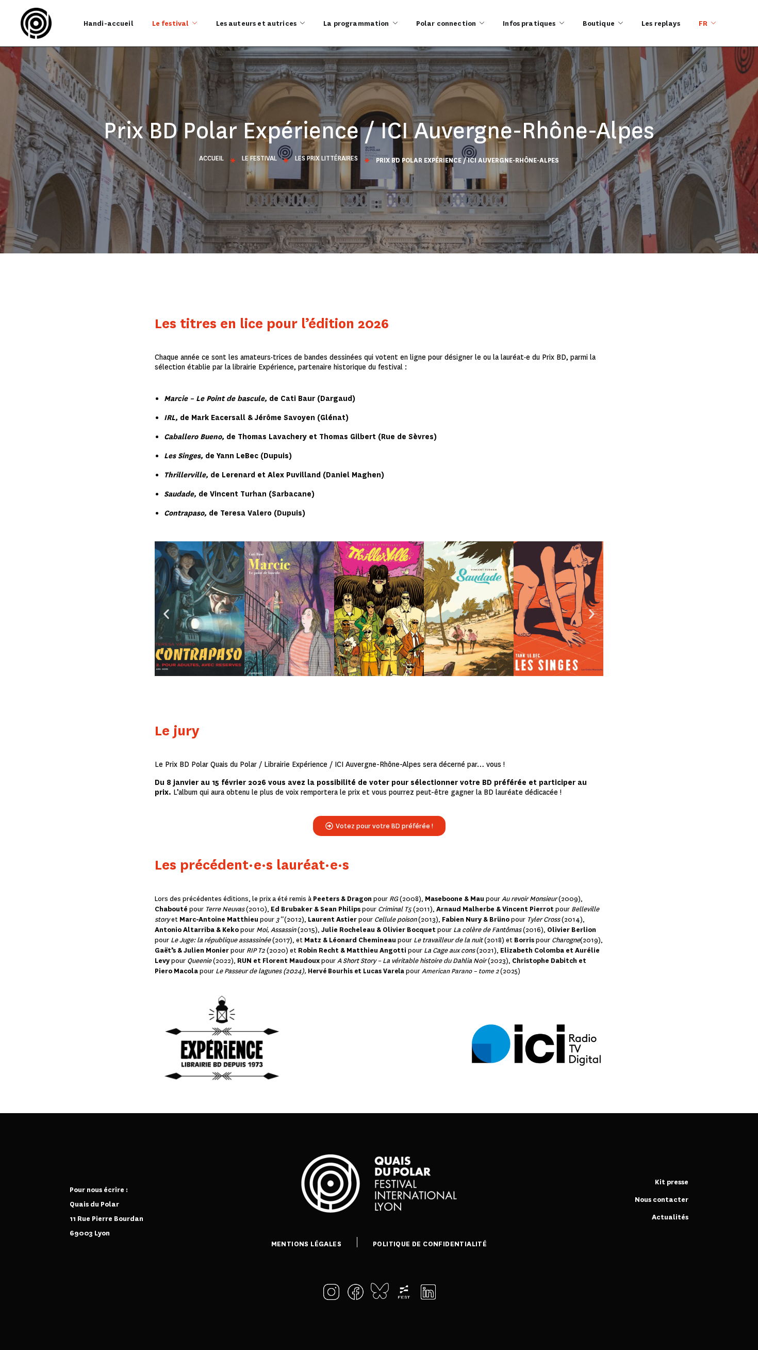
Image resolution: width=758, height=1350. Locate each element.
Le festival (259, 158)
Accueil (211, 158)
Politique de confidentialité (430, 1244)
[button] (166, 613)
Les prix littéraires (326, 158)
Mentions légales (306, 1244)
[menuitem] (707, 23)
